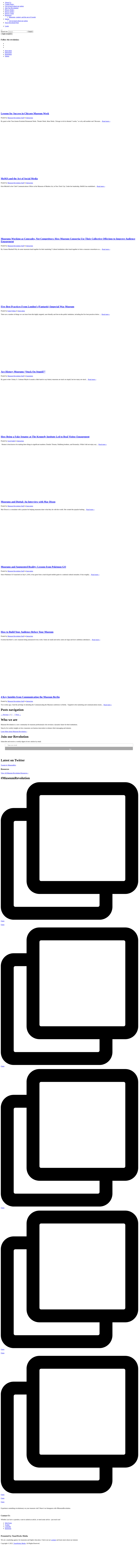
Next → (18, 715)
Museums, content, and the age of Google (22, 17)
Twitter (7, 1525)
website (53, 1540)
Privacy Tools (9, 13)
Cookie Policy (9, 4)
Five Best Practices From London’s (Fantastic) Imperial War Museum (37, 306)
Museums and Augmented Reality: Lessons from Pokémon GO (33, 566)
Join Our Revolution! (12, 8)
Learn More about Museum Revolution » (14, 731)
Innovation (8, 51)
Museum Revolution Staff (16, 118)
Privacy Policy (9, 10)
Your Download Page (12, 23)
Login (7, 26)
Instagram (8, 1528)
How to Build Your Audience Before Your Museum (27, 632)
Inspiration (8, 54)
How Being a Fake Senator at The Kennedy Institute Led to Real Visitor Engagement (45, 436)
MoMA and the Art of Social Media (19, 178)
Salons (7, 19)
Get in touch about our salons (14, 6)
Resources (8, 15)
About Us (8, 2)
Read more (106, 121)
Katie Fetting (12, 311)
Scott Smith (11, 441)
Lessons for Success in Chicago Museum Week (25, 113)
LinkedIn (8, 1527)
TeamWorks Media (19, 1543)
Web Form (8, 1523)
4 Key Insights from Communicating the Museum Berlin (30, 697)
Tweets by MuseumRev (8, 765)
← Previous (4, 715)
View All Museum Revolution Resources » (14, 773)
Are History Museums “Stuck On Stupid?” (23, 371)
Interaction (8, 52)
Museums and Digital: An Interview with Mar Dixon (28, 501)
